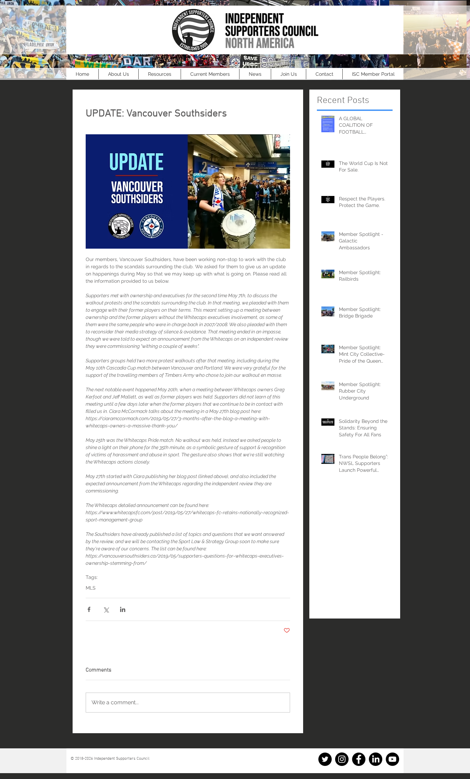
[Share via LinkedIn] (122, 609)
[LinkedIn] (375, 759)
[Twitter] (325, 759)
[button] (118, 74)
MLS (91, 588)
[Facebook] (358, 759)
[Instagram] (342, 759)
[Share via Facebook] (89, 609)
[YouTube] (392, 759)
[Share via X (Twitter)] (106, 609)
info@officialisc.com (100, 763)
